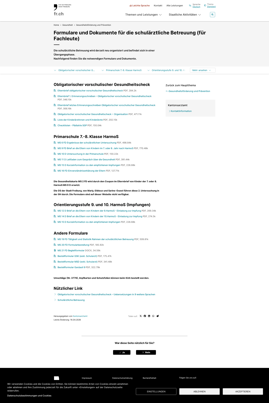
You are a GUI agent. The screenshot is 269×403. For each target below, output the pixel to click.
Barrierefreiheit (149, 378)
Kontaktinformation (181, 111)
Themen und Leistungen (141, 14)
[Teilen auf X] (141, 316)
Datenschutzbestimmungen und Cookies (29, 395)
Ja (123, 352)
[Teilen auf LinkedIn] (149, 316)
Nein (147, 352)
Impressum (87, 378)
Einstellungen (156, 391)
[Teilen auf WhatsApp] (153, 316)
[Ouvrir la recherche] (212, 14)
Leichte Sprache (141, 5)
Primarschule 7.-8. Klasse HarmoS (124, 70)
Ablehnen (199, 391)
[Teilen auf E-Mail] (157, 316)
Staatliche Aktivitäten (183, 14)
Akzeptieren (242, 391)
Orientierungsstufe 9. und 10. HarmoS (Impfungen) (170, 70)
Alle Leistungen (174, 5)
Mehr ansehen (199, 70)
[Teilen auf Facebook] (145, 316)
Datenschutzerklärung (122, 378)
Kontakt (158, 5)
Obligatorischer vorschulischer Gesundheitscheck (77, 70)
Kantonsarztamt (80, 316)
